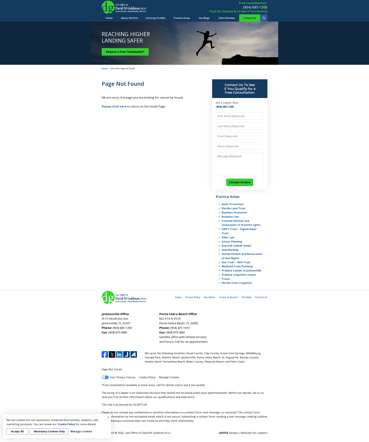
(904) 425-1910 (180, 328)
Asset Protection (233, 204)
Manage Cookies (169, 377)
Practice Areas (182, 18)
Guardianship (230, 249)
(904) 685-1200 (255, 7)
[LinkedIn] (119, 354)
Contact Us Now (239, 182)
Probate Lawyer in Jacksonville (241, 270)
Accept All (17, 431)
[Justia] (126, 354)
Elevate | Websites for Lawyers (243, 433)
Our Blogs (204, 18)
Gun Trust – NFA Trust (236, 262)
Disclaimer (209, 297)
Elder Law (228, 237)
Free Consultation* (253, 3)
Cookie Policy (147, 377)
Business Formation (234, 212)
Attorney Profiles (155, 18)
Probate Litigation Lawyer (239, 274)
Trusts (226, 279)
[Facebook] (105, 354)
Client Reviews (226, 18)
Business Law (230, 216)
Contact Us (249, 18)
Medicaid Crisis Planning (237, 266)
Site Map (246, 297)
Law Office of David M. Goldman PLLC (148, 433)
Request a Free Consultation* (125, 51)
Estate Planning (232, 241)
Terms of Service (228, 297)
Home (109, 18)
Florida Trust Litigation (237, 283)
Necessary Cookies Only (49, 431)
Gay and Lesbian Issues (236, 245)
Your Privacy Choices (122, 377)
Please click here (114, 106)
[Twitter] (112, 354)
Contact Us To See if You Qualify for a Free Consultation (240, 88)
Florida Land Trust (233, 208)
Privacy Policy (192, 297)
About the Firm (129, 18)
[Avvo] (133, 354)
